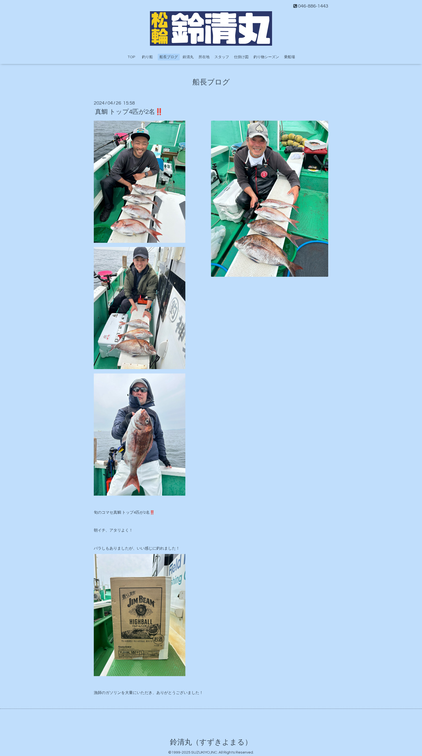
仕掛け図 (241, 57)
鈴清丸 (188, 57)
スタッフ (221, 57)
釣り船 (149, 57)
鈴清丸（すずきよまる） (211, 742)
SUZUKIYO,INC (204, 752)
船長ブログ (168, 57)
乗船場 (289, 57)
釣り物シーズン (266, 57)
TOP (131, 57)
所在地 (204, 57)
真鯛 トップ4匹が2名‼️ (129, 111)
